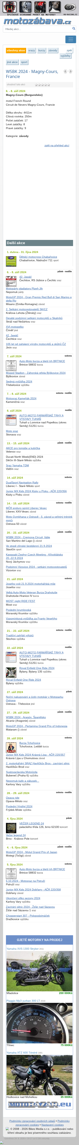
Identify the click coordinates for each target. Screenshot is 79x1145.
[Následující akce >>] (70, 71)
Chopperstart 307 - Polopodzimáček (28, 915)
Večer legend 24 (16, 835)
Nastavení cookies (52, 1124)
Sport (24, 62)
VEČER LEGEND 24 (31, 823)
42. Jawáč (25, 276)
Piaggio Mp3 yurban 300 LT (26, 1000)
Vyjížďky (65, 55)
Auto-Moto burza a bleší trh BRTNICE (42, 361)
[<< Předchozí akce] (65, 71)
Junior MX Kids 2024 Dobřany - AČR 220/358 (33, 889)
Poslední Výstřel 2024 (19, 806)
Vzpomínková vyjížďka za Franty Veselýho (31, 618)
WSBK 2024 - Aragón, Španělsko (26, 717)
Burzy (41, 50)
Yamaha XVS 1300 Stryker (25, 948)
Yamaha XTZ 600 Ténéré (25, 1052)
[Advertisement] (39, 195)
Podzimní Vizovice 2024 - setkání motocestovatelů (36, 566)
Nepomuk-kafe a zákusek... (22, 780)
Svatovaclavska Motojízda (21, 772)
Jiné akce (12, 62)
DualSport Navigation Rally (22, 482)
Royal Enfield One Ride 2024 (36, 668)
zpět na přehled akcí (56, 145)
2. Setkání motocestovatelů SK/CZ (27, 309)
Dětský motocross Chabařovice (38, 256)
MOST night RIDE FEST (20, 601)
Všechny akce (16, 50)
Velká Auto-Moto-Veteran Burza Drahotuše (31, 592)
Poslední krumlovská (18, 610)
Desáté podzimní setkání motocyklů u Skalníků (34, 318)
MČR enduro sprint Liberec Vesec (26, 508)
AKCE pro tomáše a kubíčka (23, 448)
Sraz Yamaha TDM (17, 465)
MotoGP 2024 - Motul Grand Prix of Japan (31, 852)
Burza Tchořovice (29, 743)
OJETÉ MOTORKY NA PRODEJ (39, 940)
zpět (69, 50)
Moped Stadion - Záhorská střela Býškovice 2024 (36, 372)
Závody (53, 50)
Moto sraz (12, 431)
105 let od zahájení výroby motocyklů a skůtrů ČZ (36, 344)
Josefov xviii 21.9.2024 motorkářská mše (30, 583)
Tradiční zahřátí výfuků (20, 635)
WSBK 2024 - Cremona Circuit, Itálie (28, 537)
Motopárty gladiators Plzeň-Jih (24, 288)
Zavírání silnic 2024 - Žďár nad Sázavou (30, 906)
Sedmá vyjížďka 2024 (19, 381)
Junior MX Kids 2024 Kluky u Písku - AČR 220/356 (36, 491)
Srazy (31, 50)
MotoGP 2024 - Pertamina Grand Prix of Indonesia (36, 726)
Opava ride (12, 797)
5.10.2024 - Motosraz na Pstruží (25, 881)
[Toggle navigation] (70, 39)
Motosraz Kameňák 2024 (21, 398)
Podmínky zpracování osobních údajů (32, 1121)
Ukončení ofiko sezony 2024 (23, 898)
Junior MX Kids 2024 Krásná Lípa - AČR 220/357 (35, 754)
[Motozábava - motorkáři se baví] (39, 20)
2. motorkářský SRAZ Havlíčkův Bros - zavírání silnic (38, 763)
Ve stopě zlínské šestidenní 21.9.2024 (29, 546)
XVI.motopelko (15, 326)
